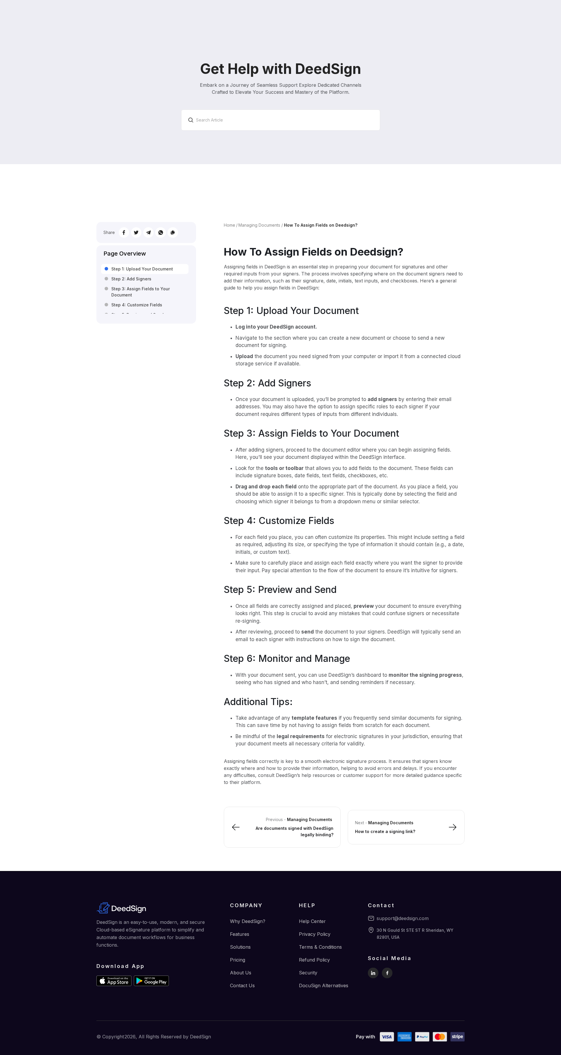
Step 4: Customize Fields (136, 304)
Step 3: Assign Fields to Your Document (140, 292)
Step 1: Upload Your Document (142, 268)
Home (229, 225)
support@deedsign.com (403, 918)
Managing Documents (259, 225)
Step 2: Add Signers (131, 278)
